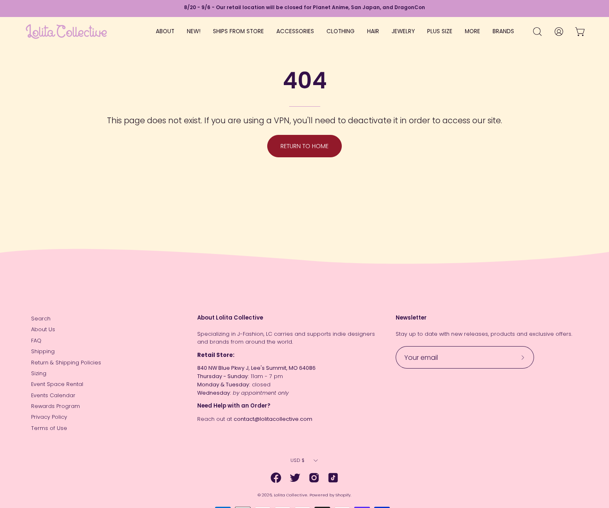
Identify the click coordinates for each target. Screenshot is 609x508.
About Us (43, 329)
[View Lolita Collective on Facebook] (276, 477)
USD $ (297, 460)
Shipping (43, 351)
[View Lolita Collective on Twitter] (295, 477)
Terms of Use (49, 428)
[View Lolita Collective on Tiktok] (333, 477)
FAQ (36, 340)
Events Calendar (53, 395)
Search (41, 318)
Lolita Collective (290, 495)
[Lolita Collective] (66, 31)
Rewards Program (55, 406)
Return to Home (304, 146)
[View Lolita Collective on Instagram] (314, 477)
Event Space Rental (57, 384)
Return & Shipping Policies (66, 362)
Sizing (38, 373)
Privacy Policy (49, 416)
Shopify (343, 495)
